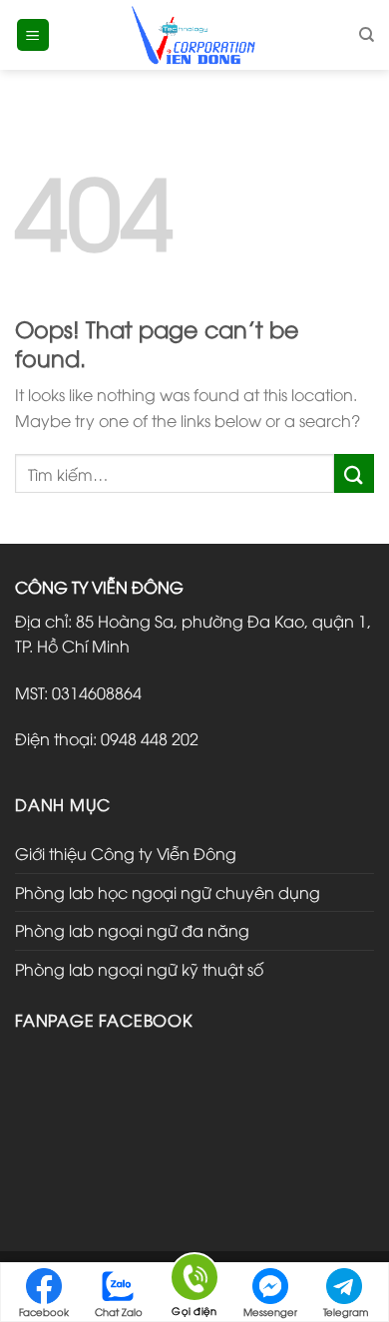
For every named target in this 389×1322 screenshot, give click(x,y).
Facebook (44, 1311)
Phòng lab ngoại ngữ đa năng (132, 930)
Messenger (270, 1311)
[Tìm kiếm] (366, 35)
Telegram (345, 1311)
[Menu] (33, 35)
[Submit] (354, 473)
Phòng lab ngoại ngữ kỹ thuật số (139, 969)
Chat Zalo (119, 1311)
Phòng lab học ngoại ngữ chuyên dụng (167, 892)
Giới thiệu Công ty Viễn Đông (125, 853)
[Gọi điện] (194, 1280)
